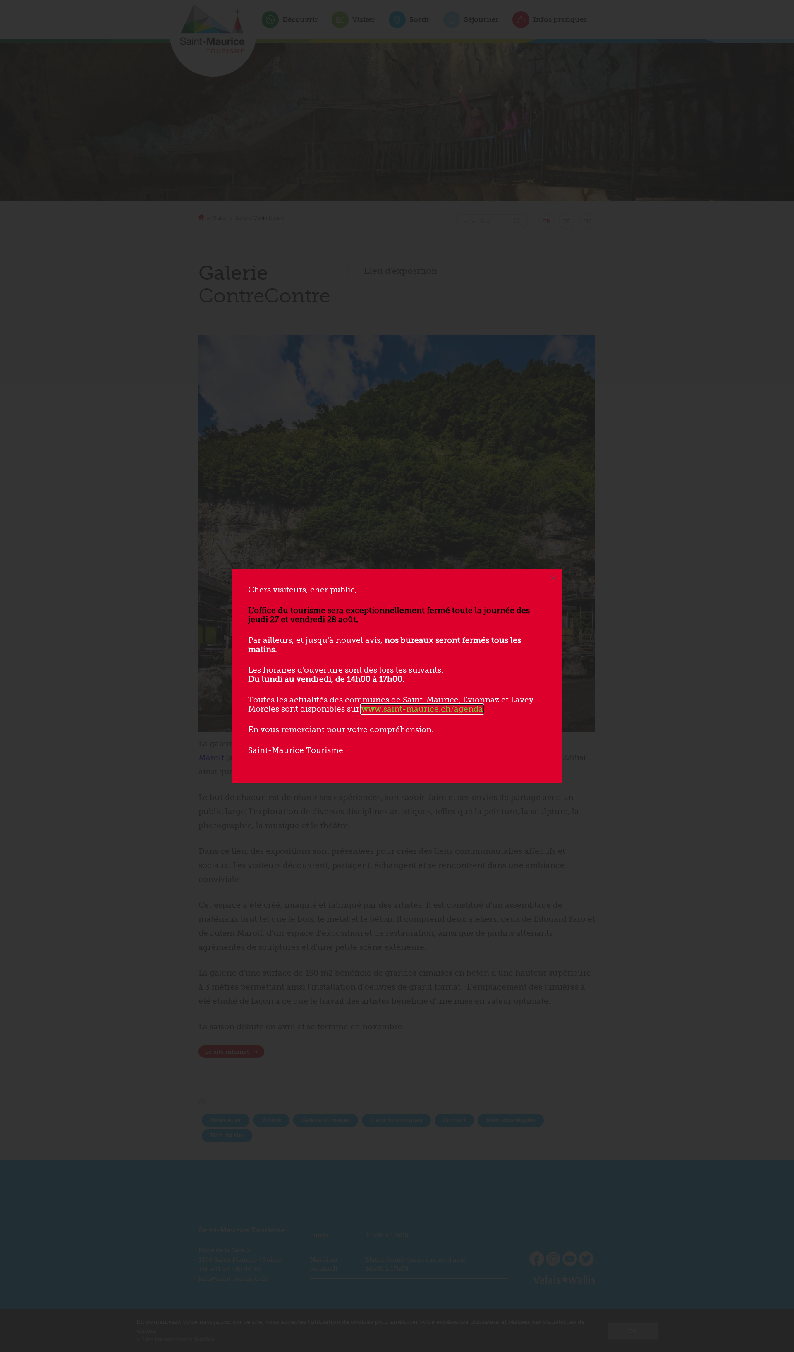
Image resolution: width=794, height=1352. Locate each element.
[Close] (553, 578)
